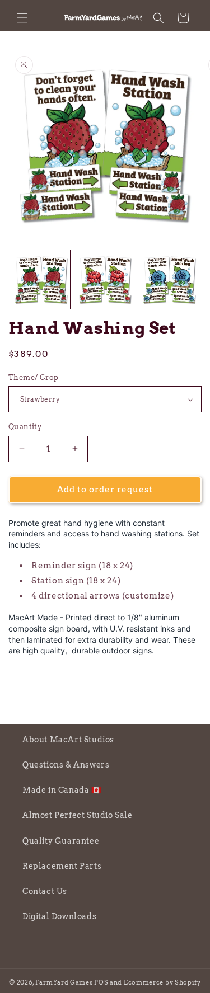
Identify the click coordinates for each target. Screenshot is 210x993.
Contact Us (44, 891)
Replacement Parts (61, 866)
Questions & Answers (65, 764)
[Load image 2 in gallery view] (105, 279)
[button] (22, 18)
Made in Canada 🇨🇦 (61, 789)
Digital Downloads (59, 916)
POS (101, 982)
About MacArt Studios (68, 739)
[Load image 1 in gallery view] (40, 279)
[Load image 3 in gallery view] (168, 279)
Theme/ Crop (33, 377)
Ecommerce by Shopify (162, 982)
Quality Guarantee (60, 840)
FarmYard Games (64, 982)
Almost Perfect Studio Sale (77, 815)
